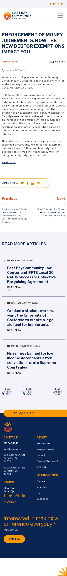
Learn (40, 493)
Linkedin (62, 4)
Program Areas (45, 449)
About (42, 437)
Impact (41, 455)
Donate (41, 481)
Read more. (9, 162)
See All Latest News (7, 391)
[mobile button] (60, 15)
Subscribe (42, 498)
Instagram (58, 4)
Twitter (54, 4)
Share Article (10, 183)
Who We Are (43, 443)
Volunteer (42, 487)
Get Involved (47, 475)
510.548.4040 (11, 443)
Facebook (50, 4)
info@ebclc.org (12, 449)
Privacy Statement (47, 461)
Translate (10, 502)
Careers (14, 539)
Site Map (42, 466)
